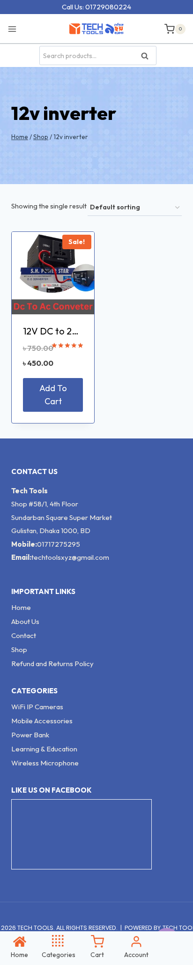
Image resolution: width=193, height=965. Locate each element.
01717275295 (58, 544)
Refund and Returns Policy (52, 663)
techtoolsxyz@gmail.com (70, 557)
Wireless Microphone (45, 762)
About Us (25, 621)
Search (147, 56)
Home (21, 607)
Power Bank (30, 734)
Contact (23, 635)
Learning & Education (44, 748)
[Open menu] (14, 29)
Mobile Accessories (42, 720)
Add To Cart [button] (53, 395)
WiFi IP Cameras (37, 706)
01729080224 (108, 6)
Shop (19, 649)
